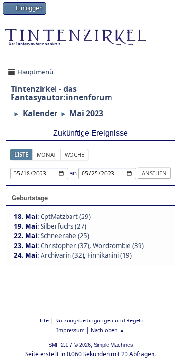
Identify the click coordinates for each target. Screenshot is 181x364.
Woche (74, 154)
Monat (46, 154)
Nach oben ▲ (108, 330)
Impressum (70, 330)
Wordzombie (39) (118, 245)
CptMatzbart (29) (66, 216)
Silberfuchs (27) (63, 226)
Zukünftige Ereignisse (90, 133)
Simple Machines (113, 345)
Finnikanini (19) (109, 255)
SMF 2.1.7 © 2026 (69, 345)
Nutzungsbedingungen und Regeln (99, 320)
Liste (21, 154)
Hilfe (43, 320)
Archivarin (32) (62, 255)
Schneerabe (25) (65, 236)
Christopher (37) (65, 245)
